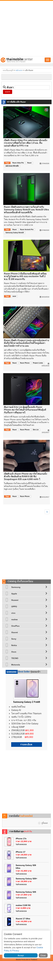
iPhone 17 (20, 852)
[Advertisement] (26, 28)
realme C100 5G (23, 905)
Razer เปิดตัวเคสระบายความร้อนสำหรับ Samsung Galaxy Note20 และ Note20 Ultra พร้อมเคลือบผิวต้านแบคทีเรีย (26, 209)
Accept (21, 955)
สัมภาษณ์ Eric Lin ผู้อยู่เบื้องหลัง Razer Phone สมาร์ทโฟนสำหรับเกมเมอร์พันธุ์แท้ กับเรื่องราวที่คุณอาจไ (25, 410)
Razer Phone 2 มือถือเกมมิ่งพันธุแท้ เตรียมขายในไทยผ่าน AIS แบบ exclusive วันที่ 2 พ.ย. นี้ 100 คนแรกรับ (25, 276)
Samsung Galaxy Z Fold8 (26, 702)
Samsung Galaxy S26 (26, 892)
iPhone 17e (21, 838)
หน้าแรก (19, 70)
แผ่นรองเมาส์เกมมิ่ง (12, 166)
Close (43, 955)
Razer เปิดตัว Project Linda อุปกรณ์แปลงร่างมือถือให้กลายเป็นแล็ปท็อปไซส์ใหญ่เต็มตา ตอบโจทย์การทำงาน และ (26, 343)
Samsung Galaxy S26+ (26, 878)
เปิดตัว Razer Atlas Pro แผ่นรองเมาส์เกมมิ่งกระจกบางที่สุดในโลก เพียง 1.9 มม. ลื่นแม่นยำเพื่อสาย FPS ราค (25, 143)
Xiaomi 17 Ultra (23, 918)
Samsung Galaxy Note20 (15, 232)
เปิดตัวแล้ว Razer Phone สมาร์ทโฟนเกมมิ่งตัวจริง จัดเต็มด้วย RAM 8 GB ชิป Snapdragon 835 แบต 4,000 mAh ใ (25, 476)
